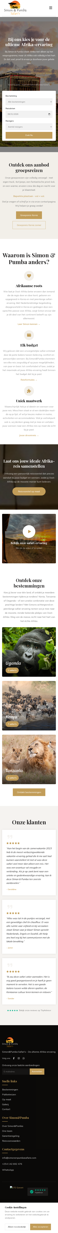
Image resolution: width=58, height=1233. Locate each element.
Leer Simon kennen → (29, 324)
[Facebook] (13, 1058)
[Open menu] (51, 8)
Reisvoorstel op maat (29, 491)
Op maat (6, 1099)
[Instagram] (18, 1058)
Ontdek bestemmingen (29, 792)
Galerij (5, 1104)
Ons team (7, 1131)
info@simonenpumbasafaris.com (19, 1157)
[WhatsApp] (23, 1058)
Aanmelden (37, 1071)
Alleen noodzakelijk (17, 1227)
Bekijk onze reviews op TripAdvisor (35, 1010)
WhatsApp (8, 1169)
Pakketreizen (9, 1094)
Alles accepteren (40, 1227)
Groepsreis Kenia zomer (29, 225)
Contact (6, 1109)
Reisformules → (29, 379)
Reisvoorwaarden (11, 1140)
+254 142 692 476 (12, 1163)
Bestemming (11, 96)
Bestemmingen (10, 1089)
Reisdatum (10, 108)
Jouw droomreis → (29, 435)
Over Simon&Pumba (12, 1126)
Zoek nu (29, 135)
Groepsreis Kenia (29, 215)
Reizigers (10, 121)
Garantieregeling (10, 1135)
